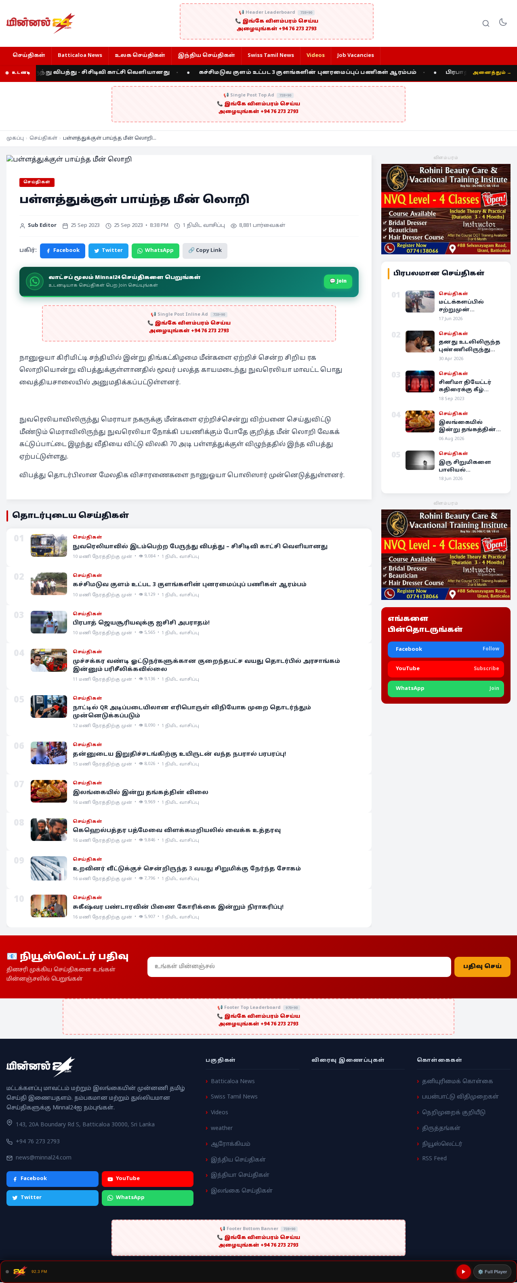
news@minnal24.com (43, 1157)
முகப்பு (15, 138)
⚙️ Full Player (492, 1271)
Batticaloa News (80, 55)
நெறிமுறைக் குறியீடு (453, 1112)
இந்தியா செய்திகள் (240, 1175)
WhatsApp (159, 250)
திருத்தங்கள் (441, 1128)
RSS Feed (434, 1158)
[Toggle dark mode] (503, 23)
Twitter (112, 250)
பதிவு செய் (482, 966)
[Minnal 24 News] (40, 23)
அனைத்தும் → (492, 72)
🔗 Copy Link (205, 250)
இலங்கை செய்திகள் (242, 1191)
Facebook (66, 250)
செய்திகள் (29, 55)
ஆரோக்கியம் (230, 1143)
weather (222, 1128)
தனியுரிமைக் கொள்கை (457, 1081)
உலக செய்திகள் (140, 55)
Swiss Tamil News (271, 55)
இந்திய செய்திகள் (206, 55)
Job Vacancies (355, 55)
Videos (316, 55)
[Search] (486, 23)
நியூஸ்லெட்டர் (442, 1143)
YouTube (128, 1179)
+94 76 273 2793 (38, 1141)
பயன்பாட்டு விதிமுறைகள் (460, 1097)
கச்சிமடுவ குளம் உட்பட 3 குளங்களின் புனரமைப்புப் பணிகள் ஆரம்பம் (290, 72)
